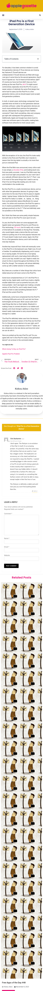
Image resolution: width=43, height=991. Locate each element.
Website (7, 555)
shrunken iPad (18, 170)
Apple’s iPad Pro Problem (11, 354)
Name (6, 538)
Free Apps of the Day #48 (14, 982)
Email (6, 547)
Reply (35, 491)
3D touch (17, 227)
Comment (8, 514)
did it (24, 84)
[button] (3, 15)
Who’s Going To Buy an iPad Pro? (14, 349)
